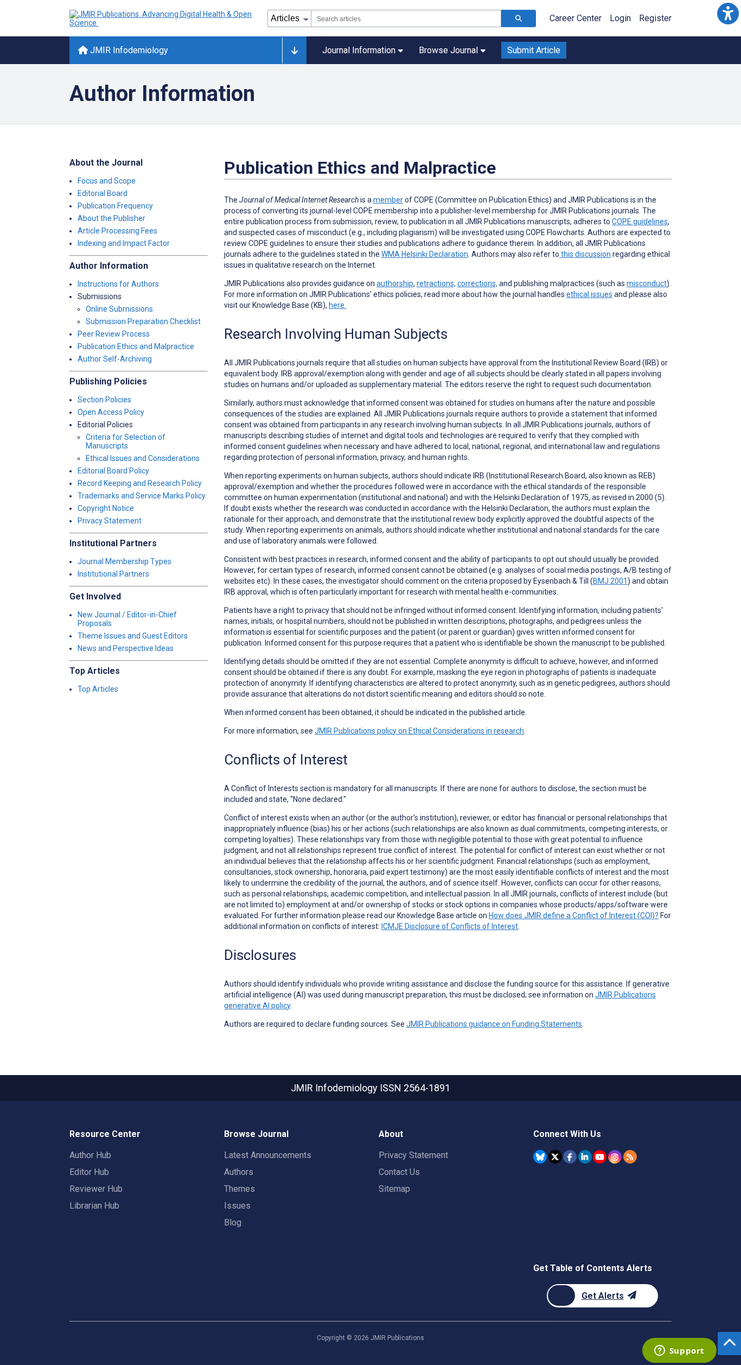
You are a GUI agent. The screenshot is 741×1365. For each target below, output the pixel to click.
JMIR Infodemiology (128, 50)
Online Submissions (119, 309)
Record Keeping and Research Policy (140, 483)
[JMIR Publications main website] (161, 18)
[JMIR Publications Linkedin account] (585, 1157)
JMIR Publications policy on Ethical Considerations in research (419, 730)
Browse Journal (448, 50)
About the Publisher (111, 218)
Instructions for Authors (118, 284)
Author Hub (90, 1155)
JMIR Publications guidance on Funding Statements (494, 1024)
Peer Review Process (114, 334)
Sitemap (394, 1189)
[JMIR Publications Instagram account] (615, 1157)
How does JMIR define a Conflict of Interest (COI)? (574, 915)
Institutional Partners (113, 574)
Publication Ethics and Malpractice (136, 346)
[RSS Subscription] (630, 1157)
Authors (238, 1172)
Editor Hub (89, 1172)
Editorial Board (102, 193)
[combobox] (406, 18)
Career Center (576, 18)
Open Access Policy (111, 412)
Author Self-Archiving (115, 359)
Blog (232, 1222)
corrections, (477, 283)
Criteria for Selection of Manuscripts (125, 441)
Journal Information (358, 50)
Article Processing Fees (117, 230)
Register (655, 18)
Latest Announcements (267, 1155)
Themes (239, 1189)
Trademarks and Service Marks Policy (142, 495)
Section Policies (104, 399)
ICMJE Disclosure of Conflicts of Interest (449, 926)
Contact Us (399, 1172)
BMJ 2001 (610, 581)
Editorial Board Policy (113, 470)
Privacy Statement (110, 520)
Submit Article (533, 50)
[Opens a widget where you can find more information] (679, 1351)
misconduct (647, 283)
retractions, (436, 283)
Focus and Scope (107, 180)
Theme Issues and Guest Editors (133, 635)
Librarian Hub (94, 1205)
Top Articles (98, 689)
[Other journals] (294, 50)
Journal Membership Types (124, 561)
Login (620, 18)
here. (337, 305)
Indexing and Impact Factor (124, 243)
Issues (237, 1205)
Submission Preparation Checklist (143, 321)
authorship (394, 283)
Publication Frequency (115, 205)
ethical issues (589, 294)
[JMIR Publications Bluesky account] (540, 1157)
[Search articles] (518, 18)
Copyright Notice (106, 508)
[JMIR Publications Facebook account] (570, 1157)
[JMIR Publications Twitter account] (555, 1157)
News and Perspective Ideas (126, 648)
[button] (728, 13)
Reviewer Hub (96, 1189)
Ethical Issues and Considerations (143, 458)
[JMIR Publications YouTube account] (599, 1157)
